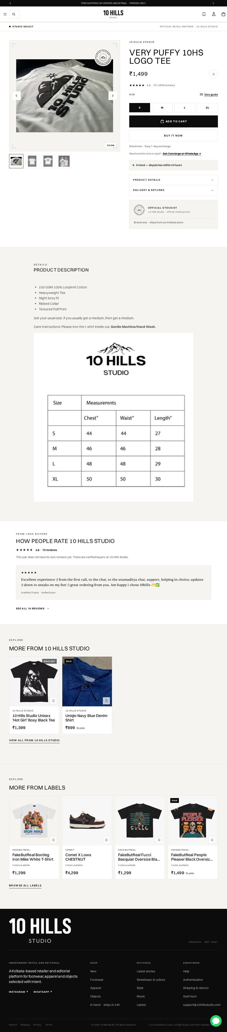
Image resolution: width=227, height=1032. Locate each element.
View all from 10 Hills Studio (34, 740)
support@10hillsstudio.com (202, 1004)
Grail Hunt (189, 996)
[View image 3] (48, 161)
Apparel (95, 988)
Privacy (37, 1024)
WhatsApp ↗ (43, 992)
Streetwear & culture (151, 979)
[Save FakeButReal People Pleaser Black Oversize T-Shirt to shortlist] (212, 840)
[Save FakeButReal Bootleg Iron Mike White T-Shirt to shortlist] (53, 840)
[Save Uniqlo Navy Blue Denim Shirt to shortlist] (106, 700)
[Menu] (5, 14)
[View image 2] (32, 161)
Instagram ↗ (19, 992)
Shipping (25, 1024)
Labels (141, 1004)
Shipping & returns (196, 988)
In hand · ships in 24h (105, 1004)
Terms (48, 1024)
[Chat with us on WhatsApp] (216, 1021)
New (93, 971)
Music (141, 996)
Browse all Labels (25, 885)
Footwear (97, 979)
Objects (95, 996)
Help (186, 971)
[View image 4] (64, 161)
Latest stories (146, 971)
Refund (13, 1024)
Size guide (211, 94)
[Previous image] (16, 95)
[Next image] (112, 95)
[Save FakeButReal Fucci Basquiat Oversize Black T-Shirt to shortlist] (159, 840)
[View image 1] (16, 161)
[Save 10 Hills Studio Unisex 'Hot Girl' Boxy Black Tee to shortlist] (53, 700)
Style (140, 988)
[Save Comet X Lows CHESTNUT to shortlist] (106, 840)
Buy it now (173, 135)
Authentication (193, 979)
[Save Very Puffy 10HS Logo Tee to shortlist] (213, 74)
